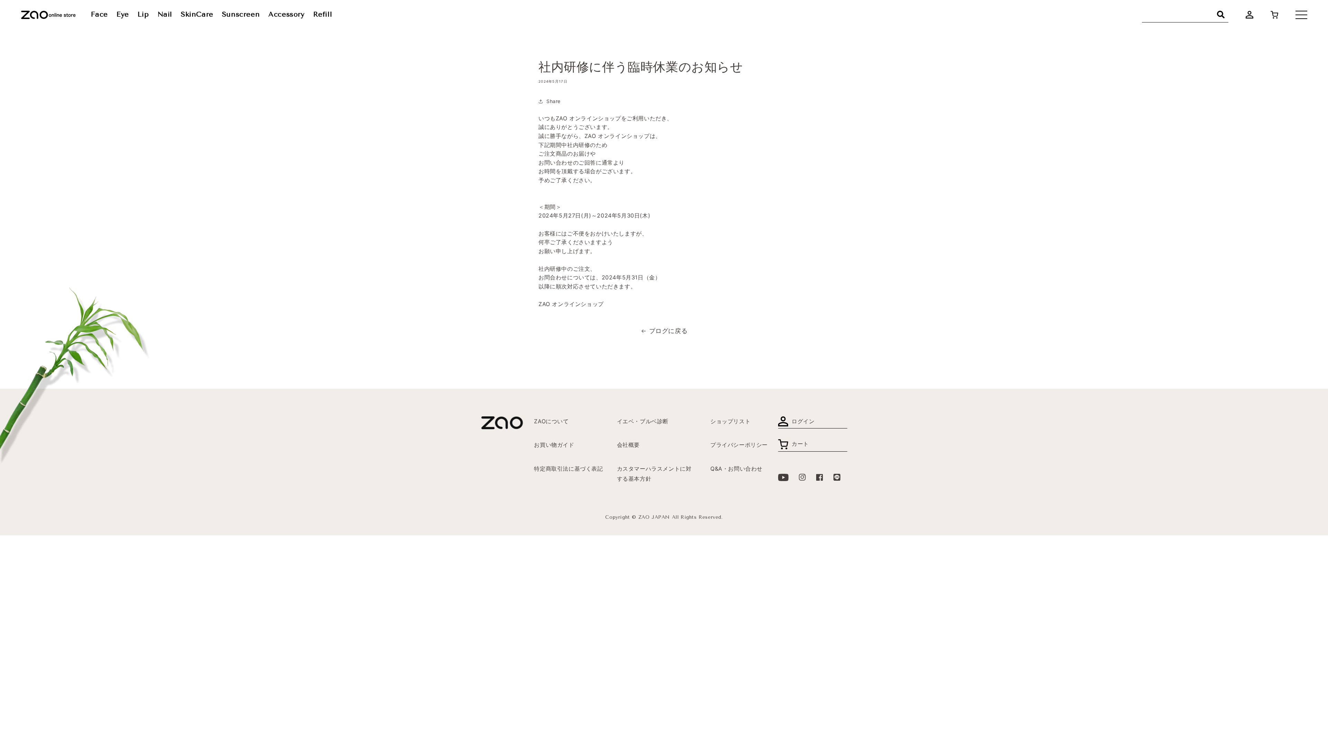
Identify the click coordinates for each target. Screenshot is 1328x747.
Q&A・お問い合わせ (736, 468)
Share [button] (553, 101)
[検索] (1220, 14)
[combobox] (1185, 14)
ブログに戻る (668, 330)
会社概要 (628, 444)
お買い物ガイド (554, 444)
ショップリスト (730, 421)
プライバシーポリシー (739, 444)
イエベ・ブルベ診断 (642, 421)
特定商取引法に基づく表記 (568, 468)
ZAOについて (551, 421)
